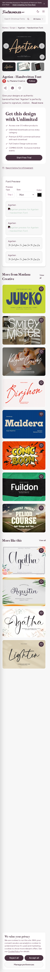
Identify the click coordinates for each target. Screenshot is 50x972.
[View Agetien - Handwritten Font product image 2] (23, 66)
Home (5, 28)
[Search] (28, 19)
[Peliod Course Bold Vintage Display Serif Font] (23, 518)
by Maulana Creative (16, 81)
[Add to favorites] (20, 88)
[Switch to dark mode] (38, 11)
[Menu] (43, 11)
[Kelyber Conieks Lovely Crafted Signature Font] (23, 361)
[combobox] (14, 19)
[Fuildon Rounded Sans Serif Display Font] (23, 486)
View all (42, 276)
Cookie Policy (14, 951)
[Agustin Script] (23, 592)
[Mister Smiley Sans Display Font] (23, 330)
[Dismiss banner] (44, 4)
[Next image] (42, 46)
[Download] (34, 288)
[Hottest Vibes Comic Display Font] (23, 455)
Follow (32, 81)
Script (13, 28)
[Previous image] (6, 46)
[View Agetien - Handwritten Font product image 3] (37, 66)
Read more (37, 103)
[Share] (5, 88)
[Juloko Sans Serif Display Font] (23, 299)
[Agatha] (23, 623)
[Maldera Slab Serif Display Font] (23, 424)
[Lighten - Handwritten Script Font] (23, 654)
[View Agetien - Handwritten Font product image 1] (9, 66)
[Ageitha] (23, 560)
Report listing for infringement (19, 168)
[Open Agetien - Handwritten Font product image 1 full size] (24, 46)
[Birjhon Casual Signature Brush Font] (23, 393)
